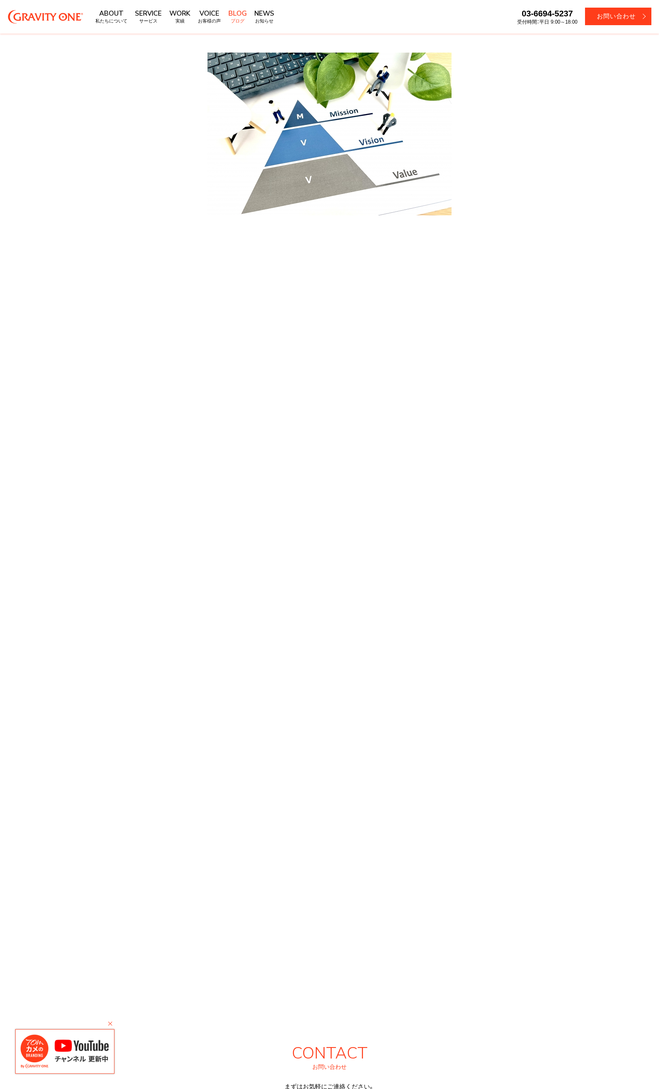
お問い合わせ (616, 16)
